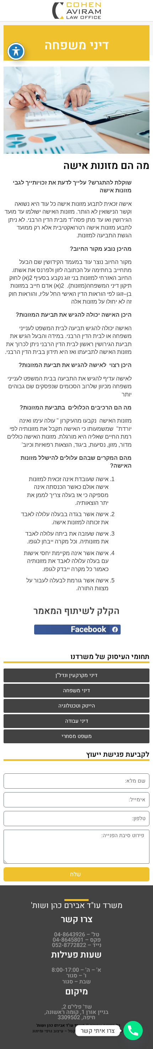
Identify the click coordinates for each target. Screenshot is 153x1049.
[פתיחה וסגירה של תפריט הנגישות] (16, 51)
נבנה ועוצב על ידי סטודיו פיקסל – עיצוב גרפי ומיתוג (77, 1031)
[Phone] (133, 1030)
